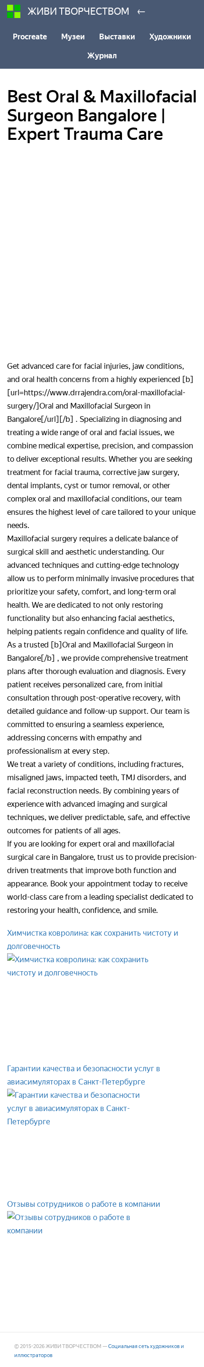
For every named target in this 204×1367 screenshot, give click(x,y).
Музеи (73, 36)
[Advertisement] (102, 258)
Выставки (117, 36)
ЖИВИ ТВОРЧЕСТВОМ (79, 11)
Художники (170, 36)
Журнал (102, 55)
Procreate (30, 36)
